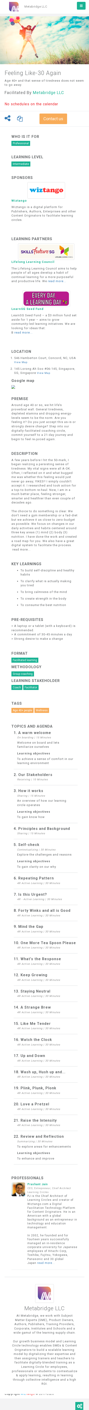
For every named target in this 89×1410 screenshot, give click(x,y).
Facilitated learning (25, 660)
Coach (17, 687)
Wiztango (19, 200)
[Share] (9, 118)
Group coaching (23, 674)
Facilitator (31, 687)
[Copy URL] (20, 119)
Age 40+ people (22, 710)
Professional (21, 143)
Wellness (42, 710)
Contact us (53, 118)
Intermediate (21, 164)
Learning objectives (33, 753)
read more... (56, 281)
